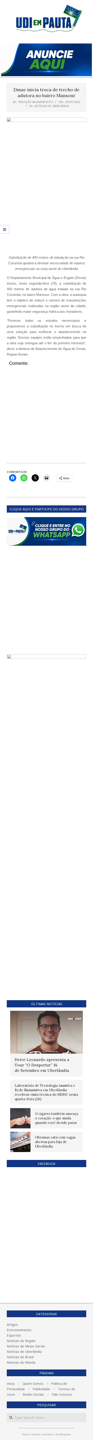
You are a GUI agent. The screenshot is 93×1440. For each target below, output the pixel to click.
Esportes (14, 1335)
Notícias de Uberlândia (51, 106)
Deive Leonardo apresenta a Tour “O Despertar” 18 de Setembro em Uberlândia (42, 1065)
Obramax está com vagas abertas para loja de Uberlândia (55, 1141)
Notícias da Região (21, 1340)
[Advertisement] (46, 206)
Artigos (12, 1324)
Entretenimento (19, 1330)
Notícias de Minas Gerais (26, 1346)
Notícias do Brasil (20, 1357)
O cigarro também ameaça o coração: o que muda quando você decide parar (56, 1118)
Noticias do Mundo (21, 1362)
